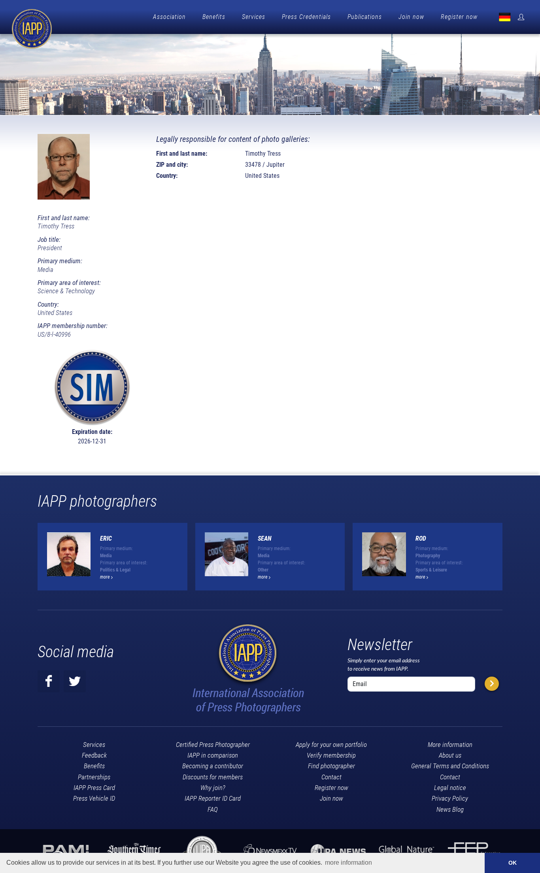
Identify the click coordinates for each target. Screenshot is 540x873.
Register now (459, 17)
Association (169, 17)
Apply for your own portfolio (331, 745)
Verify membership (331, 755)
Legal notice (450, 788)
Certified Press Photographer (213, 745)
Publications (364, 17)
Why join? (212, 788)
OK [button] (512, 863)
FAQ (213, 809)
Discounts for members (213, 777)
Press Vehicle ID (94, 798)
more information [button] (348, 862)
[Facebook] (49, 681)
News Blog (450, 809)
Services (253, 17)
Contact (331, 777)
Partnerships (94, 777)
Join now (411, 17)
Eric (106, 538)
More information (450, 745)
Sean (265, 538)
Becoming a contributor (212, 766)
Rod (420, 538)
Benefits (213, 17)
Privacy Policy (450, 798)
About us (450, 755)
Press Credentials (306, 17)
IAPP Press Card (94, 788)
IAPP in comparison (212, 755)
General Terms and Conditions (450, 766)
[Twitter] (75, 681)
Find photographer (331, 766)
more (105, 577)
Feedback (94, 755)
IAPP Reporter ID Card (213, 798)
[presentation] (509, 560)
